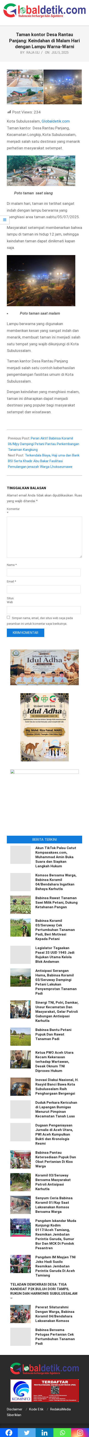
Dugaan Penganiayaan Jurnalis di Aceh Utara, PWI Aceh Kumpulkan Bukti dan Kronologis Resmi (54, 1134)
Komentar (12, 510)
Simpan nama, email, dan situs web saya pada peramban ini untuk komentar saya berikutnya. (40, 620)
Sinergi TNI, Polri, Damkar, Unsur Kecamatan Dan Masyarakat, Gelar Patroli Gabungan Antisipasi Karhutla (57, 1012)
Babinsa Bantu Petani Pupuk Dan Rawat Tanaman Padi (53, 1034)
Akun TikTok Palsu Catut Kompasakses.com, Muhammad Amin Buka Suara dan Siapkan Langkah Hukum (55, 857)
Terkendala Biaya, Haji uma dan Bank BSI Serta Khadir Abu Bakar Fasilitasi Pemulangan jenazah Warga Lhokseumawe (43, 461)
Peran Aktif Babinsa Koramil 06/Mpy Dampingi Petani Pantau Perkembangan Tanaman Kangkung (43, 444)
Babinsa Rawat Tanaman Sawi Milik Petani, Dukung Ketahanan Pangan (56, 902)
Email (11, 581)
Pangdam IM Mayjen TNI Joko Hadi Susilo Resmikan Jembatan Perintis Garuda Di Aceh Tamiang (55, 1266)
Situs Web (10, 600)
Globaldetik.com (56, 121)
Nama (12, 565)
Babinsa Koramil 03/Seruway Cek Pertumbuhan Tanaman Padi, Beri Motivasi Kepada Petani (55, 930)
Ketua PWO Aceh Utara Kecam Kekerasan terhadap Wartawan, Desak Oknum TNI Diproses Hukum (54, 1062)
